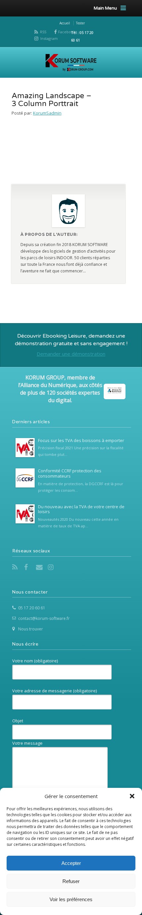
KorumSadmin (47, 113)
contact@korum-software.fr (44, 618)
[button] (132, 796)
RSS (43, 31)
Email (40, 567)
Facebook (66, 31)
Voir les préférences (71, 899)
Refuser (71, 881)
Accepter (71, 863)
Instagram (49, 38)
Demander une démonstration (71, 353)
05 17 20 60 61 (31, 608)
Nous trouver (30, 629)
